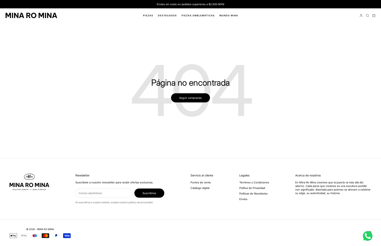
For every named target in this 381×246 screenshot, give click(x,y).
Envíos (243, 199)
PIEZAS (148, 15)
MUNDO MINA (228, 15)
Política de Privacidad (252, 188)
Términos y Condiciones (254, 182)
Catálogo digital (199, 188)
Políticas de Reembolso (253, 193)
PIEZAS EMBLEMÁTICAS (198, 15)
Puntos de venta (200, 182)
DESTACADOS (167, 15)
